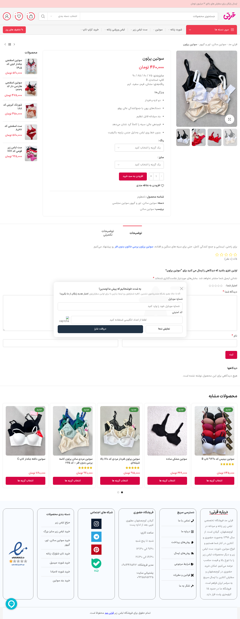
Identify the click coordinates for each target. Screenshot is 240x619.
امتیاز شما (232, 285)
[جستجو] (43, 16)
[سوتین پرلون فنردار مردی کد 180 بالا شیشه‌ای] (120, 431)
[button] (232, 137)
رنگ (161, 141)
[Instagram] (96, 524)
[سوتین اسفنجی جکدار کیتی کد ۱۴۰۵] (31, 67)
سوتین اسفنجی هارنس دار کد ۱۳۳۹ (13, 86)
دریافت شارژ (100, 329)
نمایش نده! (164, 329)
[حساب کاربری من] (7, 16)
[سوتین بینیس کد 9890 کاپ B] (214, 431)
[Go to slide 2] (118, 492)
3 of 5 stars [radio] (215, 285)
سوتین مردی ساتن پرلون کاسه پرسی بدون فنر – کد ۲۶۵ (76, 461)
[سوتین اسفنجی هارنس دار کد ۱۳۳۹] (31, 89)
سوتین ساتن (147, 209)
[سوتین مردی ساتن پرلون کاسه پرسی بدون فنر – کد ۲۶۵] (73, 431)
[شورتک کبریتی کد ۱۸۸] (31, 110)
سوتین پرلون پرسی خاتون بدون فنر (134, 247)
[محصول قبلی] (14, 44)
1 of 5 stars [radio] (221, 285)
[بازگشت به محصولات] (9, 44)
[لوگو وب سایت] (229, 16)
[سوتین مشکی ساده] (167, 431)
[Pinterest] (96, 549)
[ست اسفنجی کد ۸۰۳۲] (31, 132)
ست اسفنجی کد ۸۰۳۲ (13, 128)
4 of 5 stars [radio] (212, 285)
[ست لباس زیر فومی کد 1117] (31, 153)
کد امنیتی (177, 312)
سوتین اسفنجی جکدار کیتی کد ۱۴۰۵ (13, 64)
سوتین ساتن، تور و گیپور (212, 44)
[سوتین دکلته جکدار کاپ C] (25, 431)
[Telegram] (96, 537)
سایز (161, 157)
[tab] (132, 231)
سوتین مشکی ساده (176, 459)
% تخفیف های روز (14, 29)
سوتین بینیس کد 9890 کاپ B (218, 459)
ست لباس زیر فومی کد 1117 (14, 149)
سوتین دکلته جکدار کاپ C (31, 459)
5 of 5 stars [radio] (210, 285)
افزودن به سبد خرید (133, 176)
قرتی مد (232, 44)
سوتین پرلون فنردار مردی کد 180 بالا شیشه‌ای (120, 461)
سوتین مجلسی (120, 203)
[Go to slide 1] (122, 492)
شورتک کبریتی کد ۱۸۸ (12, 107)
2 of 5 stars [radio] (218, 285)
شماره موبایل (175, 299)
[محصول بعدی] (5, 44)
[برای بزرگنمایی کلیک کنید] (229, 119)
